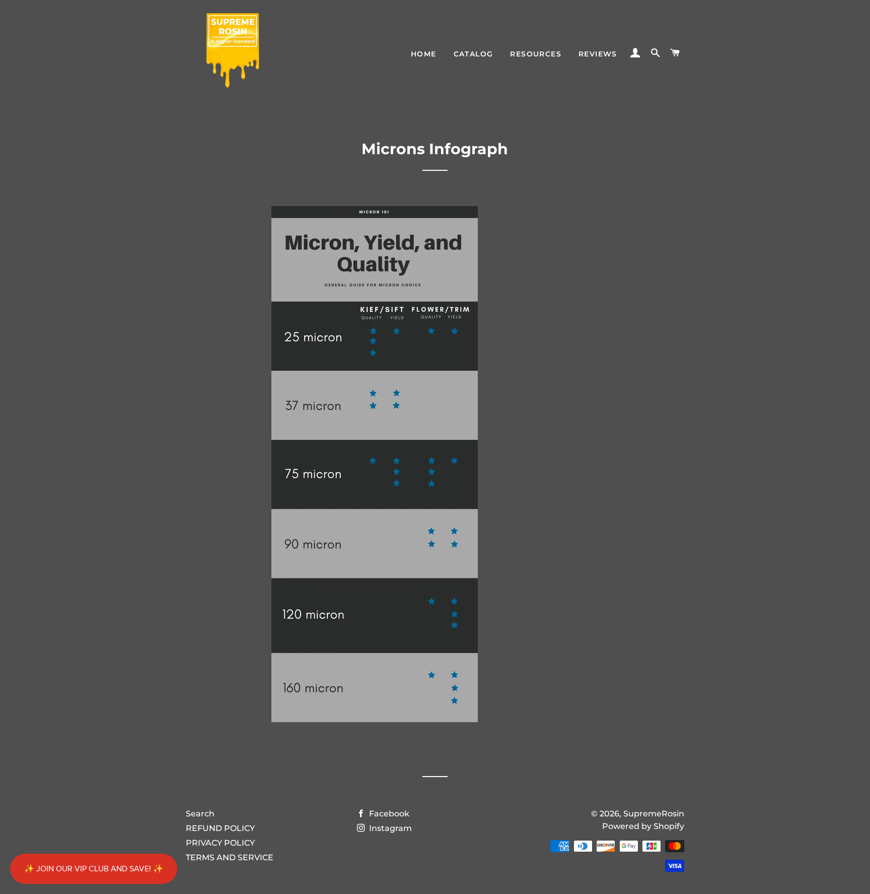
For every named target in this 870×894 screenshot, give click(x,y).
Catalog (473, 53)
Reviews (597, 53)
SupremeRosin (653, 813)
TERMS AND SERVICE (229, 857)
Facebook (388, 813)
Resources (535, 53)
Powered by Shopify (643, 826)
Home (424, 53)
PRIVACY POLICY (220, 843)
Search (200, 813)
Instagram (389, 828)
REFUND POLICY (220, 828)
